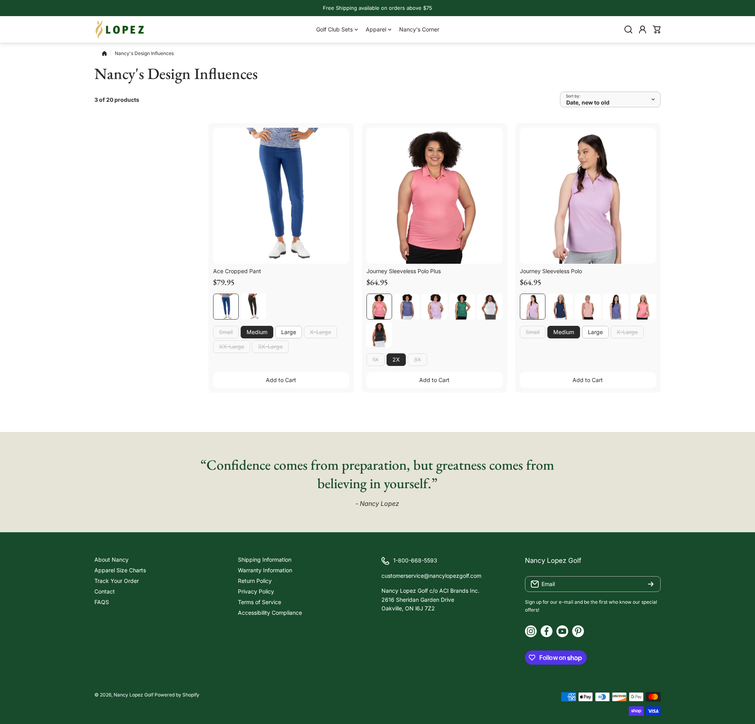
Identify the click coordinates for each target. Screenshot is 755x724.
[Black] (253, 306)
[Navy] (226, 306)
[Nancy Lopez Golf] (119, 29)
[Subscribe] (651, 584)
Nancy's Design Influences (144, 53)
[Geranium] (379, 306)
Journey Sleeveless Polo (551, 271)
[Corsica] (407, 306)
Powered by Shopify (177, 695)
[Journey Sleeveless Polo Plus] (434, 196)
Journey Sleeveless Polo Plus (403, 271)
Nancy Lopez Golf (133, 695)
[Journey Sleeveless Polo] (588, 196)
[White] (490, 306)
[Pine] (462, 306)
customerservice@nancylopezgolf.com (431, 575)
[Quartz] (587, 306)
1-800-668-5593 (415, 560)
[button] (657, 29)
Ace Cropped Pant (237, 271)
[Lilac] (434, 306)
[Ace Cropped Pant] (281, 196)
